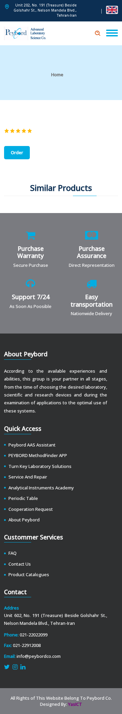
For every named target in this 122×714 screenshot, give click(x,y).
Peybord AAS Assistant (32, 445)
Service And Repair (27, 477)
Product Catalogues (28, 574)
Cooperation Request (30, 509)
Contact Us (19, 564)
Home (57, 74)
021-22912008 (27, 645)
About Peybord (24, 520)
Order (17, 152)
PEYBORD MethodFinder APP (37, 455)
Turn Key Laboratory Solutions (40, 466)
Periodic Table (23, 498)
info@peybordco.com (39, 656)
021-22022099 (33, 635)
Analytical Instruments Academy (41, 488)
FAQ (12, 553)
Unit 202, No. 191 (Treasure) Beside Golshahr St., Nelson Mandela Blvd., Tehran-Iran (45, 10)
